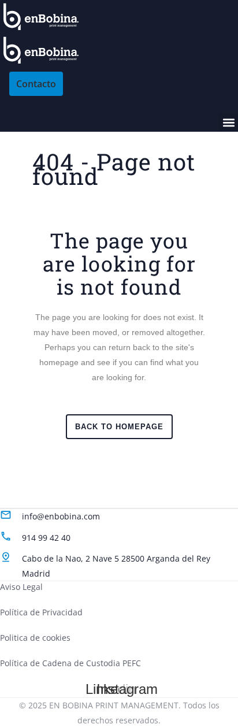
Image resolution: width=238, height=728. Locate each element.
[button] (228, 122)
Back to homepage (119, 426)
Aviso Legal (21, 586)
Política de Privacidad (41, 612)
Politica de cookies (35, 637)
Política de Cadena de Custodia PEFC (70, 663)
